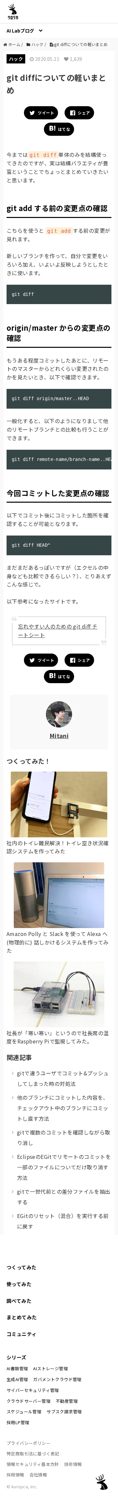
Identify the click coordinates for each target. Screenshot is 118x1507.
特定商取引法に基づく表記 (33, 1453)
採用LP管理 (18, 1422)
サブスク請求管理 (64, 1411)
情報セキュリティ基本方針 (33, 1464)
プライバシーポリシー (28, 1443)
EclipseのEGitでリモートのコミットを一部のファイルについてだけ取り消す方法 (64, 1167)
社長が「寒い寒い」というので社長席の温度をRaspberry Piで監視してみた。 (58, 1037)
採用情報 (15, 1474)
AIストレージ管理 (50, 1368)
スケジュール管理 (24, 1411)
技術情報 (73, 1464)
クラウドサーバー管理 (28, 1401)
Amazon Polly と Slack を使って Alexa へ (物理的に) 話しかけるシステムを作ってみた (57, 942)
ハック (16, 59)
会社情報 (38, 1474)
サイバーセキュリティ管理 (33, 1390)
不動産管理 (67, 1401)
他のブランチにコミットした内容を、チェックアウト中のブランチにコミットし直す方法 (62, 1107)
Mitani (59, 735)
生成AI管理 (17, 1379)
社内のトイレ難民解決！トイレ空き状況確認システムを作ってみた (58, 847)
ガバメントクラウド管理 (57, 1379)
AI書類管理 (17, 1368)
